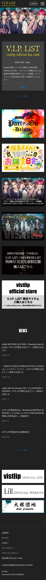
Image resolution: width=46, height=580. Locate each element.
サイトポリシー (8, 548)
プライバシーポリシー (10, 553)
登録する (23, 87)
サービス (5, 538)
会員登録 (33, 4)
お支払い (5, 543)
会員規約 (5, 533)
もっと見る (23, 96)
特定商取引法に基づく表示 (12, 558)
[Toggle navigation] (42, 4)
